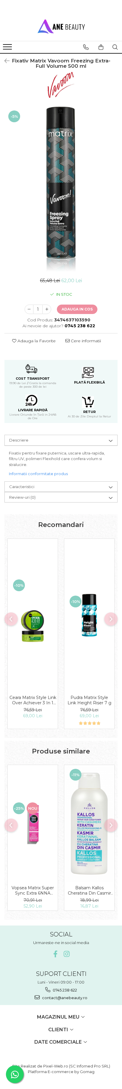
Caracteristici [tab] (21, 486)
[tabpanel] (61, 189)
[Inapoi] (4, 61)
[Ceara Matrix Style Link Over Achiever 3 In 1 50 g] (32, 615)
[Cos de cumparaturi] (100, 47)
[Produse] (8, 48)
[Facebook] (55, 954)
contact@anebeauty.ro (64, 997)
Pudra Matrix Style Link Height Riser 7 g (89, 700)
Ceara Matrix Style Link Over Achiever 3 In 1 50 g (32, 700)
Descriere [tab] (18, 440)
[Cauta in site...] (115, 47)
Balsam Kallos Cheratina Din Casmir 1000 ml (89, 890)
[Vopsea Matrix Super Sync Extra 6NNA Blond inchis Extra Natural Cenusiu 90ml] (32, 824)
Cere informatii (85, 340)
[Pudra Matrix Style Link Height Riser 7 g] (89, 615)
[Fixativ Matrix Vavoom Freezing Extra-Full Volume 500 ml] (61, 189)
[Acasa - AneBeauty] (61, 26)
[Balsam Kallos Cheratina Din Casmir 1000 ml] (89, 823)
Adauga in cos (77, 309)
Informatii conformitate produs (38, 473)
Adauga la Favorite (36, 340)
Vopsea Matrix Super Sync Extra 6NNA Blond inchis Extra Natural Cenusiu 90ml (32, 890)
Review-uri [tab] (22, 497)
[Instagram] (67, 954)
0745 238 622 (64, 990)
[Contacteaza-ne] (86, 47)
